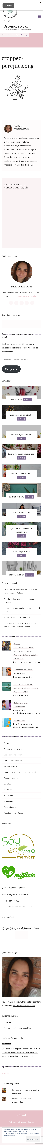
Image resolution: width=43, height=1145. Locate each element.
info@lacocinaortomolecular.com (18, 906)
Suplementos (19, 673)
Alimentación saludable (23, 647)
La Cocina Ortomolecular (15, 24)
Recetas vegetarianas (13, 813)
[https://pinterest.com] (23, 935)
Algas (6, 743)
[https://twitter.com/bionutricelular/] (11, 324)
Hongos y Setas (10, 766)
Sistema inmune (20, 703)
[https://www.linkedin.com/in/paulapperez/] (28, 324)
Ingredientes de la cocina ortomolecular (21, 772)
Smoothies (8, 801)
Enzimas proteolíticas (24, 677)
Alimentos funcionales (23, 651)
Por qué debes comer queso (26, 662)
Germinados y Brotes (13, 760)
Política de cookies (9, 1135)
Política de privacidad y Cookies (17, 1028)
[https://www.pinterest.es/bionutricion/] (23, 324)
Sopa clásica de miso (22, 617)
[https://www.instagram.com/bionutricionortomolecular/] (17, 324)
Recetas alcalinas (11, 778)
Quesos (17, 643)
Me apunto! (11, 369)
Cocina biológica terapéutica (26, 654)
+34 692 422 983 (12, 901)
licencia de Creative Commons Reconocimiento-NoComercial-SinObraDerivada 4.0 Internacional (21, 1052)
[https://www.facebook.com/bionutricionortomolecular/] (5, 324)
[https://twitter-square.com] (19, 935)
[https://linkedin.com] (26, 935)
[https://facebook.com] (17, 935)
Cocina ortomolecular (13, 755)
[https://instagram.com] (21, 935)
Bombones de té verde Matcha (17, 626)
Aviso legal (8, 1022)
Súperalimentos (10, 807)
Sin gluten (8, 789)
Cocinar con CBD (21, 691)
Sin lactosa (18, 658)
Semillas (7, 784)
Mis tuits (5, 1073)
